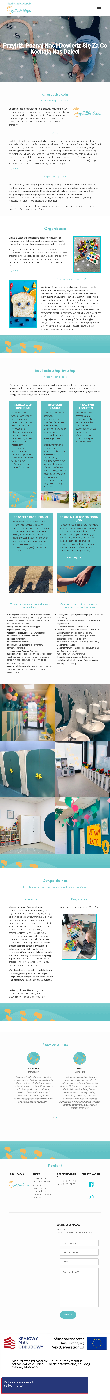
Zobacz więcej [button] (72, 557)
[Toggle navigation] (99, 8)
